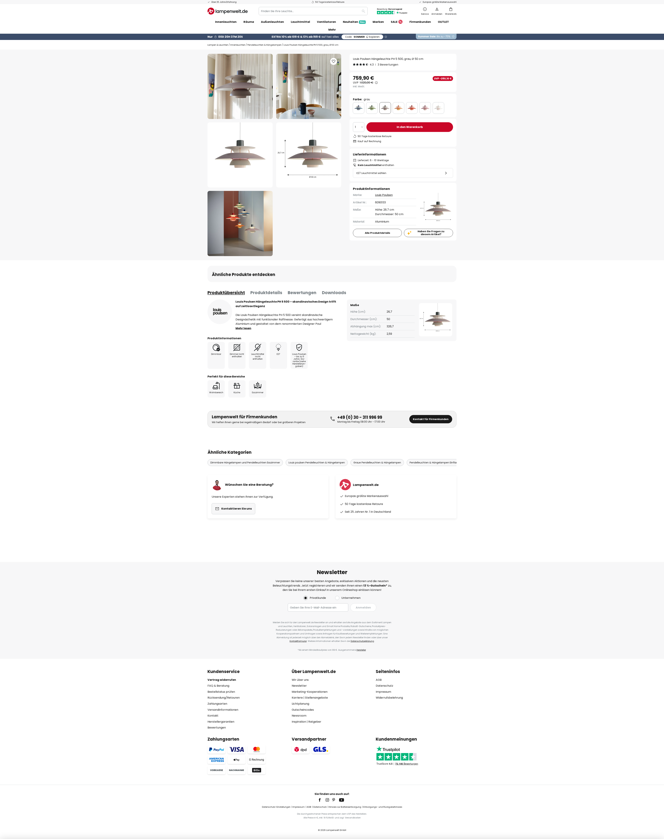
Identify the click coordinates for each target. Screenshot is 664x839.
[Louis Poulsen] (220, 311)
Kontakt (213, 716)
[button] (240, 155)
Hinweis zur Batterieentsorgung (345, 806)
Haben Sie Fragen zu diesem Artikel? (431, 233)
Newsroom (299, 716)
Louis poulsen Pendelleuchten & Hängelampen (317, 462)
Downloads (334, 293)
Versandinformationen (223, 710)
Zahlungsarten (217, 704)
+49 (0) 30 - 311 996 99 (359, 417)
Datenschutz (384, 686)
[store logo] (228, 11)
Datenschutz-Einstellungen (276, 806)
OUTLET (443, 22)
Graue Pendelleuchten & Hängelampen (377, 462)
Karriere (297, 698)
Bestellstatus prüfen (221, 692)
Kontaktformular (298, 641)
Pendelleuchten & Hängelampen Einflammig (436, 462)
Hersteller (361, 649)
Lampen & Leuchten (218, 44)
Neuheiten (354, 22)
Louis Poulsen (384, 195)
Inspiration (299, 722)
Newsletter (299, 686)
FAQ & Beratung (218, 686)
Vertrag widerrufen (222, 680)
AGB (379, 680)
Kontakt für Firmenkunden (431, 419)
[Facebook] (322, 800)
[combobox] (313, 11)
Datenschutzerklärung (362, 641)
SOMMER (362, 37)
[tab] (226, 292)
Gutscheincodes (303, 710)
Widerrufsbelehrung (389, 698)
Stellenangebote (316, 698)
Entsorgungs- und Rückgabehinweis (382, 806)
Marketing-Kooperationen (310, 692)
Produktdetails (266, 293)
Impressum (383, 692)
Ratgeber (314, 722)
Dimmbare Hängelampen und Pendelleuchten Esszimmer (245, 462)
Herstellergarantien (221, 722)
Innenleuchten (237, 44)
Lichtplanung (300, 704)
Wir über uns (300, 680)
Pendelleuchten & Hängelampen (264, 44)
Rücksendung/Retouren (224, 698)
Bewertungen (302, 293)
